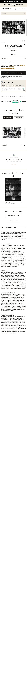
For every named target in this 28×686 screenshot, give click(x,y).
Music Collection (13, 45)
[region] (13, 134)
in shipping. (18, 76)
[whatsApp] (15, 9)
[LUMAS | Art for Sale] (7, 9)
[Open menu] (1, 8)
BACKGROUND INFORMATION (9, 227)
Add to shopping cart (12, 73)
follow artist (13, 220)
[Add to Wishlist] (25, 45)
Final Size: (6, 58)
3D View (23, 40)
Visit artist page (13, 215)
